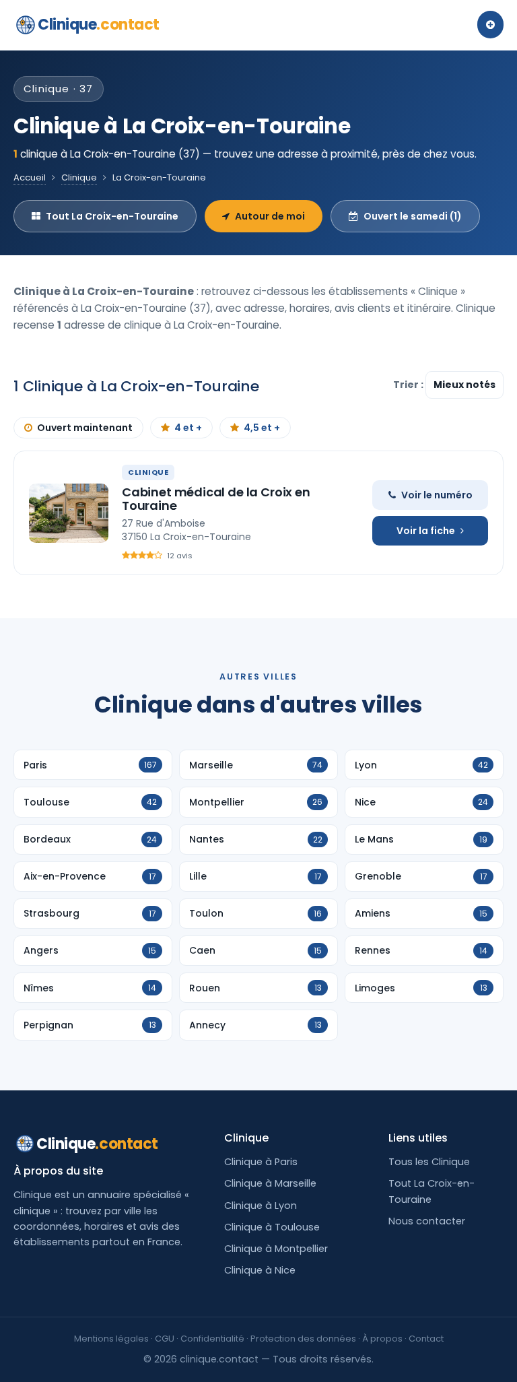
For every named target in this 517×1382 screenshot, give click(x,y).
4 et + (188, 427)
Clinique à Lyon (260, 1205)
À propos (382, 1338)
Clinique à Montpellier (276, 1248)
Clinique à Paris (261, 1162)
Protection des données (303, 1338)
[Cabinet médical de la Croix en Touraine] (68, 513)
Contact (426, 1338)
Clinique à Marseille (270, 1183)
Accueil (29, 177)
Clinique (99, 24)
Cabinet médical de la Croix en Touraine (216, 499)
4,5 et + (262, 427)
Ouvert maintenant (85, 427)
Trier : (409, 384)
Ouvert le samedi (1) (413, 216)
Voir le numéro (437, 495)
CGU (164, 1338)
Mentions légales (111, 1338)
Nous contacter (426, 1221)
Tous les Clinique (429, 1162)
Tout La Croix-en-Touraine (112, 216)
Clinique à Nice (260, 1270)
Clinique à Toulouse (272, 1227)
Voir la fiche (426, 530)
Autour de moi (270, 216)
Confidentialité (212, 1338)
